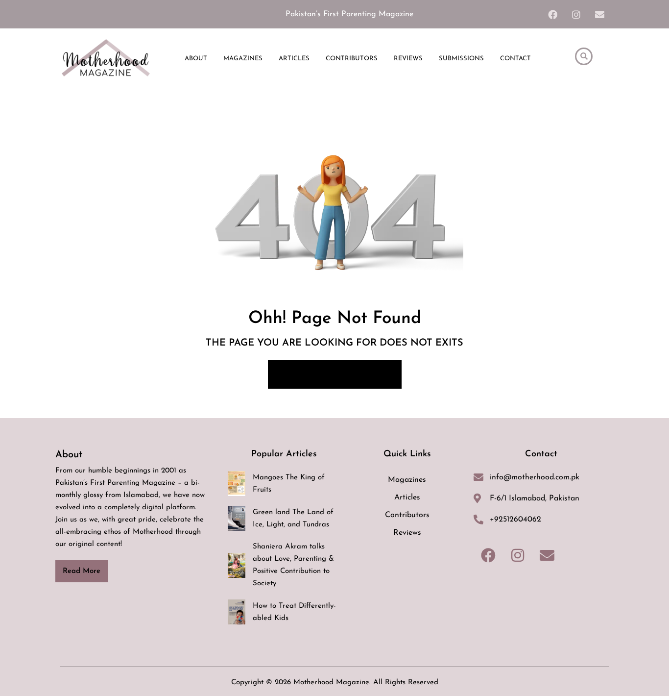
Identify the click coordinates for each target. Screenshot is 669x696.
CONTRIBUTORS (352, 58)
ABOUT (196, 58)
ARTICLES (294, 58)
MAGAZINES (243, 58)
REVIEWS (408, 58)
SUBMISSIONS (461, 58)
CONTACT (515, 58)
